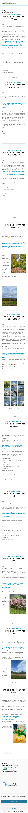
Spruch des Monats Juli (14, 494)
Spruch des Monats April (14, 691)
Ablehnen (14, 804)
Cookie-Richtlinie (7, 811)
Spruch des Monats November (14, 153)
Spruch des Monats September (14, 317)
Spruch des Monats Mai (14, 632)
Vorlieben (14, 808)
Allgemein (9, 14)
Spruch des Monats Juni (14, 559)
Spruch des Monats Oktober (14, 226)
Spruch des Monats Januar (14, 17)
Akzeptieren (14, 801)
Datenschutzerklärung (15, 811)
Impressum (22, 811)
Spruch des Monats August (14, 425)
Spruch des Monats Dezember (14, 86)
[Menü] (24, 2)
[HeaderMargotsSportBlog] (9, 2)
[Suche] (21, 2)
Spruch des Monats (16, 14)
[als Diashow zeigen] (14, 408)
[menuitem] (21, 2)
